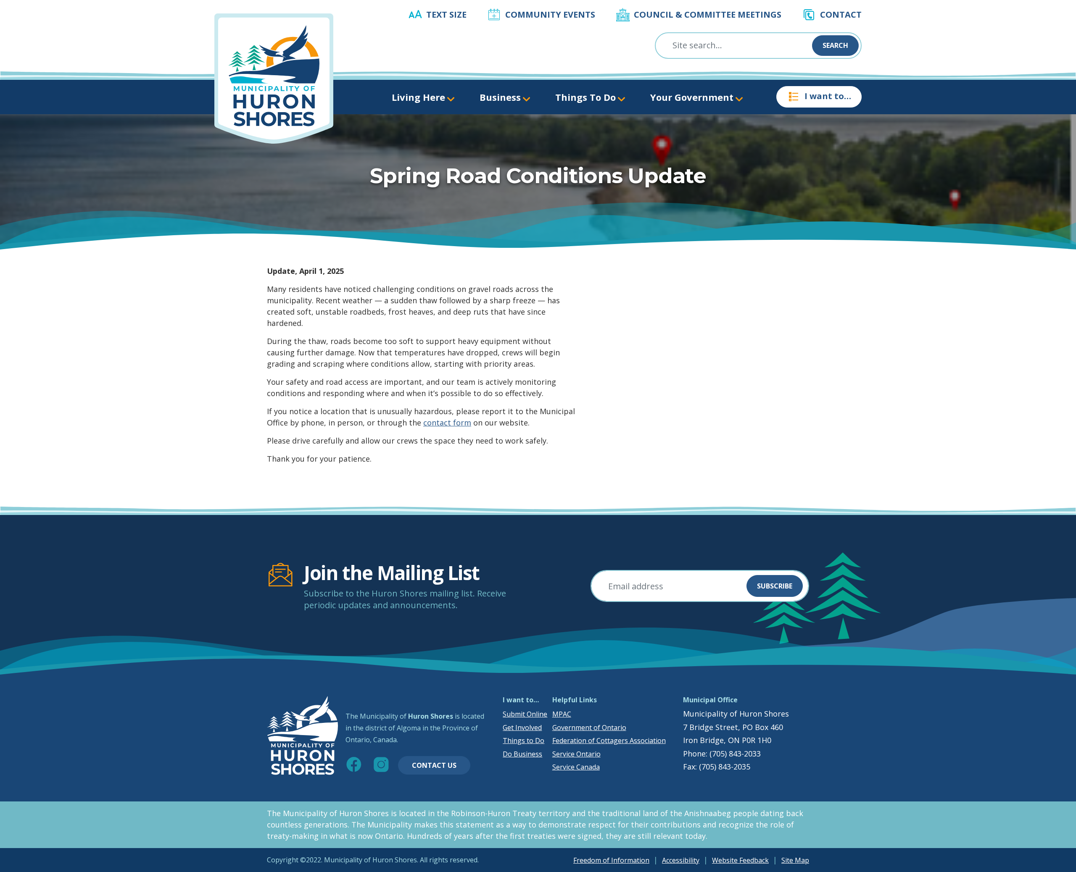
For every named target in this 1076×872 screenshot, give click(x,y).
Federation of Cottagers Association (609, 740)
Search (835, 45)
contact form (447, 423)
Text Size (446, 14)
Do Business (522, 754)
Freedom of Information (611, 860)
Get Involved (522, 727)
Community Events (550, 14)
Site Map (795, 860)
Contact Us (434, 765)
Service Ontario (576, 754)
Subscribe (774, 586)
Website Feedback (740, 860)
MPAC (561, 714)
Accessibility (680, 860)
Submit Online (525, 714)
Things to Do (523, 740)
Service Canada (576, 767)
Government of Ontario (589, 727)
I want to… (827, 96)
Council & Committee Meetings (707, 14)
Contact (841, 14)
